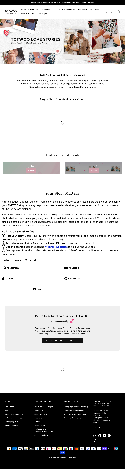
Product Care (39, 418)
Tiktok (9, 278)
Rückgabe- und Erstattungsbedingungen (43, 430)
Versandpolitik (39, 425)
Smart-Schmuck (28, 10)
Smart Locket (47, 10)
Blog (6, 410)
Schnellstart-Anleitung (42, 414)
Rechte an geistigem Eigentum (75, 414)
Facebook (74, 278)
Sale (97, 10)
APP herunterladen (41, 435)
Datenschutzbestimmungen (74, 410)
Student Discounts (12, 425)
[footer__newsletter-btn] (111, 428)
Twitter (41, 289)
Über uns (43, 14)
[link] (11, 11)
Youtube (73, 267)
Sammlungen (84, 10)
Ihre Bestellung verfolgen (43, 407)
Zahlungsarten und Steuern (74, 418)
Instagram (12, 267)
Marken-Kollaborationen (14, 414)
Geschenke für (66, 10)
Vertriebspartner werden (14, 418)
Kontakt (37, 422)
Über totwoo (9, 407)
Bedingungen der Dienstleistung (76, 407)
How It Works (27, 14)
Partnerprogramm (11, 422)
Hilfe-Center (38, 410)
